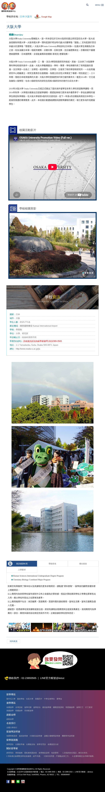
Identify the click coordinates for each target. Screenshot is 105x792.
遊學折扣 (36, 707)
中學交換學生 (49, 699)
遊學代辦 (28, 707)
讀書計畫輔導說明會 (52, 736)
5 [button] (92, 273)
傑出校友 (83, 564)
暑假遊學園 (46, 707)
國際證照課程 (58, 707)
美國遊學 (10, 711)
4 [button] (90, 273)
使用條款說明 (44, 753)
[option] (52, 245)
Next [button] (98, 626)
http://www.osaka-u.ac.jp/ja (28, 349)
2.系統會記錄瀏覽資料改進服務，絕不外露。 (24, 756)
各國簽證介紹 (53, 744)
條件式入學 (10, 699)
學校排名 (52, 564)
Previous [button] (7, 626)
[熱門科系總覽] (41, 627)
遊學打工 (79, 707)
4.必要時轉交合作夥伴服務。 (83, 756)
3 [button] (87, 273)
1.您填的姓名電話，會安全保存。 (75, 753)
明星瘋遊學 (70, 707)
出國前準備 (19, 744)
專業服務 (19, 753)
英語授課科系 (22, 564)
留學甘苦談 (41, 744)
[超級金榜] (19, 627)
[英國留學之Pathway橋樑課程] (63, 627)
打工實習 (88, 707)
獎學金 (59, 699)
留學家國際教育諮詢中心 (8, 7)
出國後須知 (30, 744)
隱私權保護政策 (30, 753)
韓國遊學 (19, 711)
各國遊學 (10, 707)
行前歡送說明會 (36, 736)
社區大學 (29, 699)
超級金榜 (10, 719)
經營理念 (10, 753)
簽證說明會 (23, 736)
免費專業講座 (11, 736)
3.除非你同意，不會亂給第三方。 (57, 756)
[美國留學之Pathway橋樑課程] (86, 627)
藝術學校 (20, 699)
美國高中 (38, 699)
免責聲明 (54, 753)
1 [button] (83, 273)
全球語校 (19, 707)
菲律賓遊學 (28, 711)
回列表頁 (13, 641)
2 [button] (85, 273)
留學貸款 (10, 744)
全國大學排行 (11, 728)
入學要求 (22, 570)
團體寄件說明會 (68, 736)
